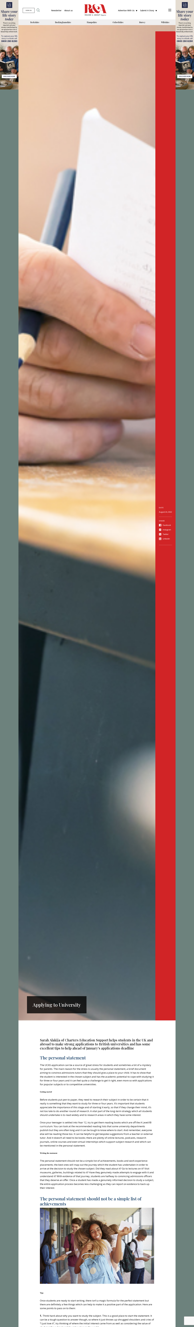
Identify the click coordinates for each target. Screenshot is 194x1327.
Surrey (142, 22)
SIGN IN (29, 10)
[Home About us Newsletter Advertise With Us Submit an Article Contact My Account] (169, 10)
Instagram (167, 530)
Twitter (166, 534)
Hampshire (92, 22)
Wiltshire (165, 22)
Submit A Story (147, 10)
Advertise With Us (126, 10)
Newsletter (56, 10)
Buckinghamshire (63, 22)
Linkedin (166, 539)
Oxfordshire (118, 22)
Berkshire (34, 22)
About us (68, 10)
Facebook (167, 525)
